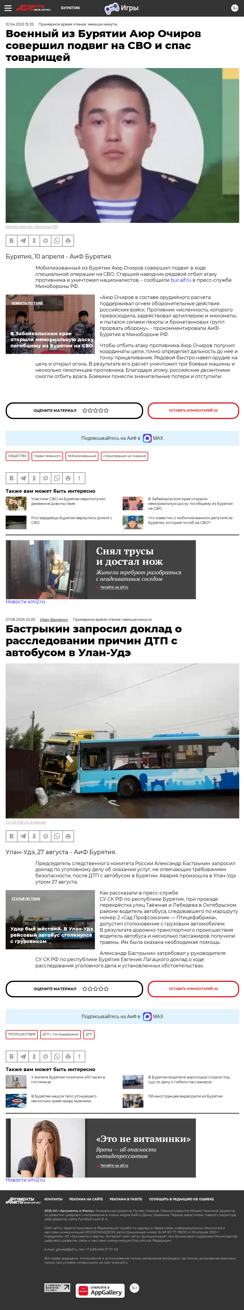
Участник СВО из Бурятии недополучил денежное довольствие (68, 501)
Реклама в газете (126, 1199)
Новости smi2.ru (25, 601)
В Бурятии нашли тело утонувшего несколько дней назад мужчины (64, 1098)
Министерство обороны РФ (32, 226)
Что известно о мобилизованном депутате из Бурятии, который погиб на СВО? (190, 520)
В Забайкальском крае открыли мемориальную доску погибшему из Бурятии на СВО (190, 504)
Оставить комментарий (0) (193, 410)
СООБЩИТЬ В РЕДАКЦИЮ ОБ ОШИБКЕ (181, 1199)
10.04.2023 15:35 (20, 24)
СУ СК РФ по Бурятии (26, 822)
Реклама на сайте (86, 1199)
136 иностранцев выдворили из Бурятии (185, 1096)
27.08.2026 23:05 (20, 619)
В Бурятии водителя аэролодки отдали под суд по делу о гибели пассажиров (189, 1079)
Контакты (53, 1199)
